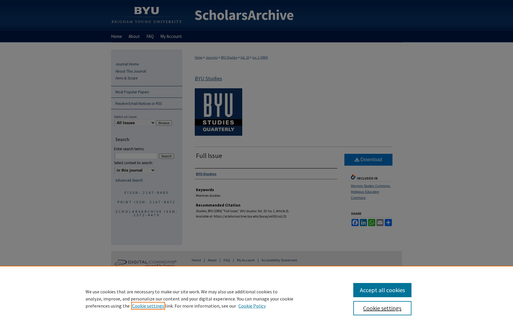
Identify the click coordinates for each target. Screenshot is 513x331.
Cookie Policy (252, 306)
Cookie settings (148, 306)
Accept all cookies (382, 290)
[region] (256, 298)
